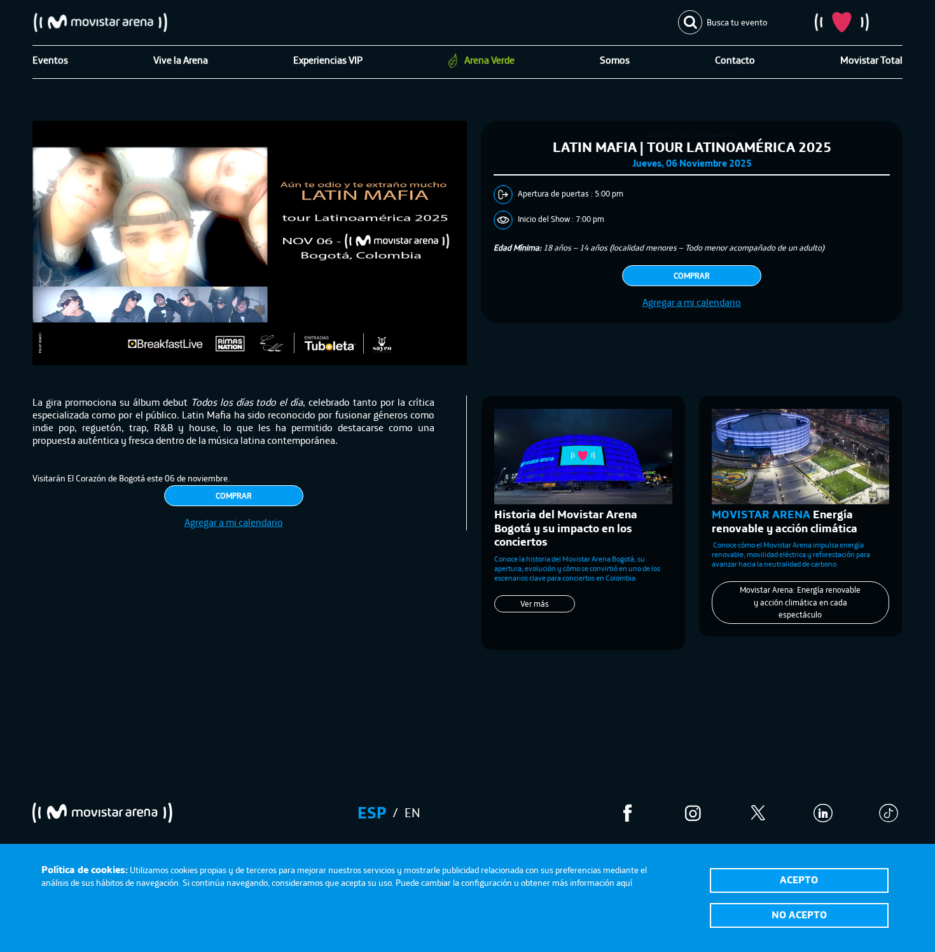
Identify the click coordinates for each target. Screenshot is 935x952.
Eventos (50, 59)
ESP (371, 812)
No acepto (799, 914)
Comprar (692, 275)
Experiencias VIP (328, 59)
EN (412, 812)
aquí (624, 882)
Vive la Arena (180, 59)
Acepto (799, 879)
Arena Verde (489, 59)
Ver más (575, 589)
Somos (615, 59)
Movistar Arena (100, 22)
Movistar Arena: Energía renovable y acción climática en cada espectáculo (800, 601)
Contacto (735, 59)
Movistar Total (871, 59)
